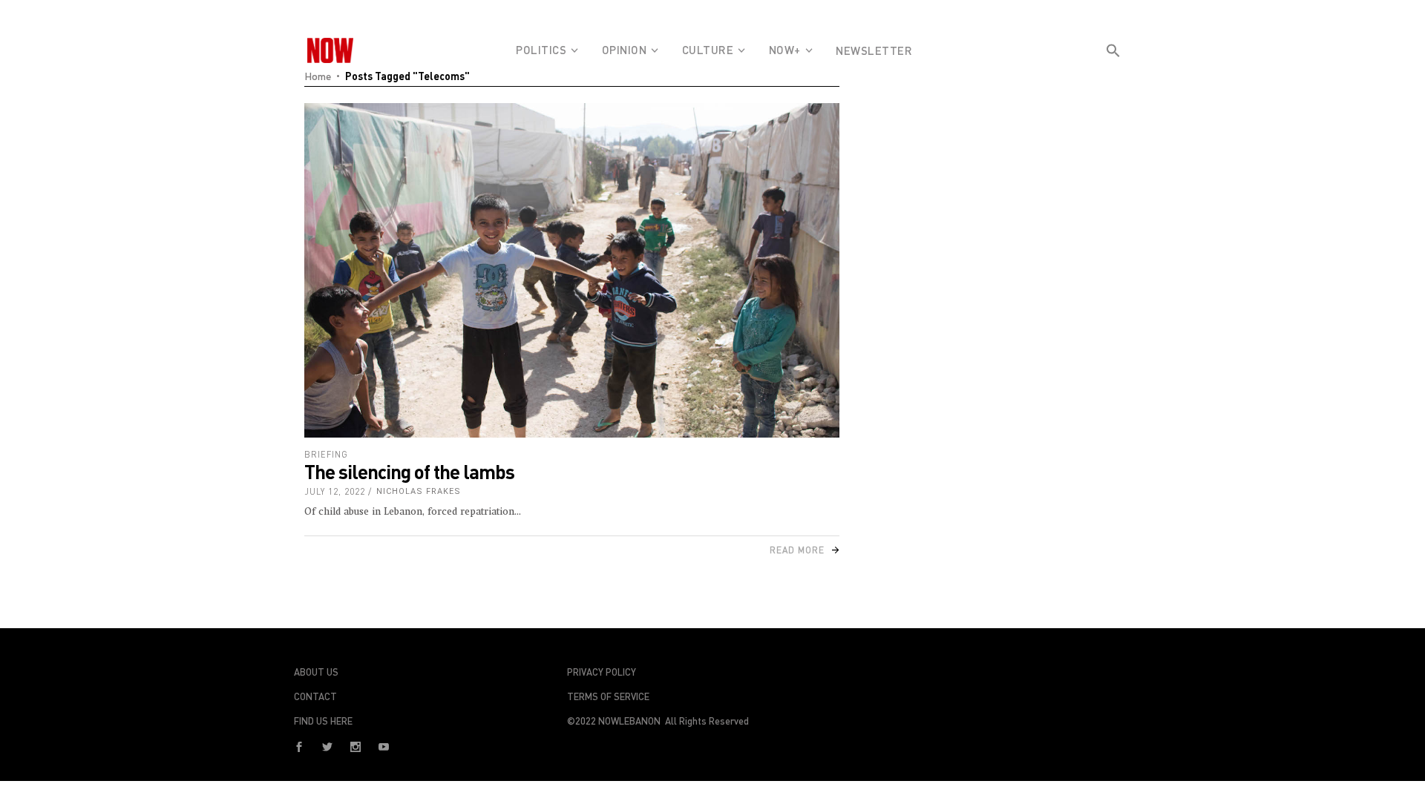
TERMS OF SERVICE (608, 696)
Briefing (326, 454)
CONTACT (315, 696)
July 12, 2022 (334, 491)
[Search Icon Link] (1113, 77)
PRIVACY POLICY (601, 672)
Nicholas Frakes (418, 491)
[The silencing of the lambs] (571, 270)
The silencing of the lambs (409, 471)
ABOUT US (316, 672)
